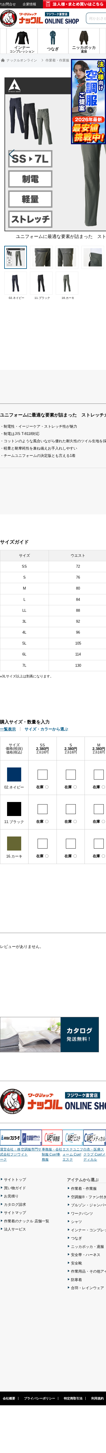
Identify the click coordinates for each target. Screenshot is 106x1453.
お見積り (11, 1196)
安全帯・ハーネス (85, 1255)
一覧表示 (8, 729)
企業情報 (29, 4)
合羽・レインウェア (87, 1288)
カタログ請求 (15, 1204)
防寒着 (76, 1280)
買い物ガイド (15, 1188)
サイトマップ (15, 1213)
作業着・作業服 (84, 1188)
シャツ (76, 1222)
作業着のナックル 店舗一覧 (26, 1221)
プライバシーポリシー (39, 1398)
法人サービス (15, 1229)
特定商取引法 (73, 1398)
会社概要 (9, 1398)
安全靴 (76, 1263)
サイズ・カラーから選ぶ (46, 729)
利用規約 (97, 1398)
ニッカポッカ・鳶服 (87, 1247)
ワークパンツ (82, 1213)
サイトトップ (15, 1179)
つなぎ (76, 1238)
